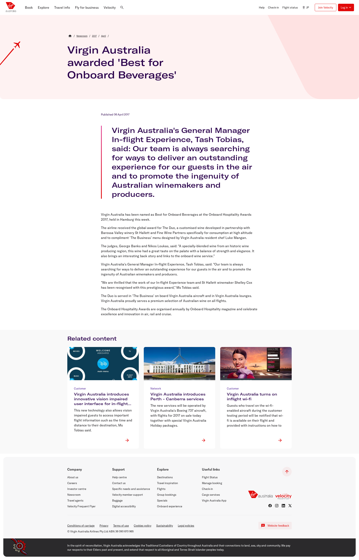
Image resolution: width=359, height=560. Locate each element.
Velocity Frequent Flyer (81, 506)
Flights (161, 489)
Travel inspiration (167, 483)
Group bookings (166, 494)
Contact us (119, 483)
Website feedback (278, 525)
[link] (82, 35)
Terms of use (121, 525)
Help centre (119, 477)
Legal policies (186, 525)
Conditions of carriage (81, 525)
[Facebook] (270, 505)
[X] (290, 505)
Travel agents (75, 500)
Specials (162, 500)
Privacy (104, 525)
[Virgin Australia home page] (11, 7)
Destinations (165, 477)
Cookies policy (142, 525)
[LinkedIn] (283, 505)
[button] (28, 7)
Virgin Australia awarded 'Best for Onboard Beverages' (122, 62)
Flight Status (210, 477)
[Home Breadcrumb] (70, 36)
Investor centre (76, 489)
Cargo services (211, 494)
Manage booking (212, 483)
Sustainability (164, 525)
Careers (72, 483)
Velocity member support (127, 494)
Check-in (207, 489)
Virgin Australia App (214, 500)
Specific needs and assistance (131, 489)
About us (72, 477)
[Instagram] (276, 505)
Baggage (117, 500)
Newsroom (74, 494)
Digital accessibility (124, 506)
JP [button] (307, 7)
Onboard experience (169, 506)
